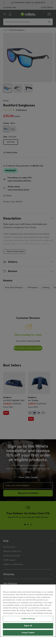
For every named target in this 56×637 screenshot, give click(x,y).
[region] (28, 610)
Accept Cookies (28, 633)
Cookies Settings (28, 619)
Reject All (28, 626)
